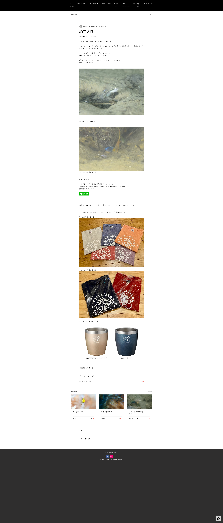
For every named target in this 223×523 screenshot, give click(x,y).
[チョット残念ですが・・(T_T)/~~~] (139, 401)
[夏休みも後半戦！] (111, 401)
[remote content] (94, 194)
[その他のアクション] (143, 26)
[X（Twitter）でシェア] (84, 376)
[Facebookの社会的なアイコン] (107, 456)
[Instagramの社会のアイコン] (111, 456)
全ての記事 (74, 14)
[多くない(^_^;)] (83, 401)
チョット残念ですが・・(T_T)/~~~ (138, 413)
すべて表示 (149, 391)
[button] (150, 14)
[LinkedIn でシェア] (88, 376)
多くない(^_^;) (78, 412)
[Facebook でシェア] (80, 376)
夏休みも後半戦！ (107, 412)
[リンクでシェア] (93, 376)
